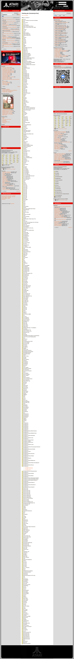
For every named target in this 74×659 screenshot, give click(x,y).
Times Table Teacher (27, 285)
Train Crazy (25, 400)
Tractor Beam (25, 391)
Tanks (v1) (25, 89)
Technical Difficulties (27, 124)
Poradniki (3, 66)
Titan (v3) (25, 309)
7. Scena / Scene (57, 53)
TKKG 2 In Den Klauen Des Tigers (29, 27)
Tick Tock (25, 243)
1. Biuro (56, 171)
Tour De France (26, 369)
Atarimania (4, 120)
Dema (64, 15)
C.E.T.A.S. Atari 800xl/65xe (59, 39)
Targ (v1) (24, 97)
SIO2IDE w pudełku (57, 224)
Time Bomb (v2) (26, 268)
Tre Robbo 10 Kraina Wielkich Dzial (29, 433)
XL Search (4, 122)
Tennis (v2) (25, 154)
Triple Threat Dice (26, 530)
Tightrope (25, 255)
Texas (24, 205)
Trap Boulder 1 (26, 413)
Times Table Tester (26, 286)
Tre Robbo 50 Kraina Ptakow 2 (29, 482)
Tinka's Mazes (25, 297)
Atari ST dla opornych (6, 82)
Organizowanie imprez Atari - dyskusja (8, 195)
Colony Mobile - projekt (6, 198)
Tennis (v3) (25, 155)
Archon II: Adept (5, 180)
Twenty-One (25, 617)
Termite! (24, 162)
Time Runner (25, 277)
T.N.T (24, 21)
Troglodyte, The (26, 551)
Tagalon (24, 45)
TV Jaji (24, 30)
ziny (63, 127)
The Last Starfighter (5, 184)
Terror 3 (24, 163)
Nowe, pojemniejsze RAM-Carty (60, 153)
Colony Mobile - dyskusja (6, 197)
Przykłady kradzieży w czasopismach (61, 22)
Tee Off (24, 132)
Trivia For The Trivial (27, 536)
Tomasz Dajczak (57, 133)
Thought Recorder (26, 223)
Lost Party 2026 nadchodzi (7, 31)
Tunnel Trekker (26, 593)
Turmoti (24, 604)
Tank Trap (25, 82)
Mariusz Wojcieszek (57, 138)
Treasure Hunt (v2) (26, 491)
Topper (24, 354)
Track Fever (25, 386)
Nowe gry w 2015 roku (6, 78)
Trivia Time (25, 547)
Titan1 (24, 310)
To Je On (25, 316)
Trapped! (25, 419)
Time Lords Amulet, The (27, 273)
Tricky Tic (25, 522)
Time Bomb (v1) (26, 267)
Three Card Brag (26, 225)
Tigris (24, 256)
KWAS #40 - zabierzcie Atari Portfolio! (8, 38)
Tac (23, 36)
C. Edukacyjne (58, 188)
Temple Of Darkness (27, 146)
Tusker (24, 608)
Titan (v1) (25, 307)
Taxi (24, 115)
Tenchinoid (25, 147)
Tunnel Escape (26, 590)
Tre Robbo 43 (25, 474)
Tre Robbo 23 (25, 447)
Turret (24, 607)
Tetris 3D (24, 198)
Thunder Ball (25, 232)
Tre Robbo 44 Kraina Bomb (28, 475)
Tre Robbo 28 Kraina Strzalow (28, 453)
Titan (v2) (25, 308)
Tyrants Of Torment (26, 643)
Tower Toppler (26, 375)
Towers (24, 376)
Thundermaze (25, 238)
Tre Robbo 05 (25, 427)
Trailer (24, 395)
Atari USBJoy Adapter (58, 155)
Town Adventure (26, 379)
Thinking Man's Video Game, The (29, 218)
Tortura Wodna (26, 359)
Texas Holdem (25, 206)
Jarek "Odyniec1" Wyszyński (59, 147)
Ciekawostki (56, 38)
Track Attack (25, 385)
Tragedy (24, 393)
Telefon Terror (25, 137)
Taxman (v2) (25, 119)
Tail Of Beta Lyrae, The (27, 47)
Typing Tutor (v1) (26, 637)
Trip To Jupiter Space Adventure (29, 526)
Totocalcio (25, 365)
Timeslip (24, 289)
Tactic (24, 38)
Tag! (24, 44)
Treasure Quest (26, 499)
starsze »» (18, 49)
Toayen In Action (26, 319)
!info (64, 120)
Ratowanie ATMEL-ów (58, 211)
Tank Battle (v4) (26, 77)
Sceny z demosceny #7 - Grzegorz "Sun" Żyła (10, 29)
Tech (24, 123)
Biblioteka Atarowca (5, 93)
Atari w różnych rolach (58, 223)
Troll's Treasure (26, 557)
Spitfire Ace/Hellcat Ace (6, 181)
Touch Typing (25, 367)
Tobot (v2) (25, 323)
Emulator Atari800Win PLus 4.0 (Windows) (9, 90)
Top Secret (25, 344)
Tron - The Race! (26, 567)
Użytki (60, 15)
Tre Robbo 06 (25, 428)
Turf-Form (25, 602)
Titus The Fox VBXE (27, 314)
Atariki (3, 117)
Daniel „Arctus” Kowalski (58, 136)
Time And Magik (26, 265)
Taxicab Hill (25, 116)
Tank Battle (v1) (26, 73)
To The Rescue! (26, 318)
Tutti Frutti (25, 612)
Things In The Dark (26, 214)
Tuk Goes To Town (26, 584)
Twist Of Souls (26, 625)
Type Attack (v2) (26, 634)
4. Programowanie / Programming (60, 51)
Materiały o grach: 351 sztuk (7, 113)
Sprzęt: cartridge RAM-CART (59, 158)
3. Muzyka (57, 174)
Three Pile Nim (26, 226)
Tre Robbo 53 (25, 485)
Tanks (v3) (25, 91)
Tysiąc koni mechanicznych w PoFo (8, 19)
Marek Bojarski (57, 148)
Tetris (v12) (25, 188)
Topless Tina (25, 349)
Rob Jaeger (56, 143)
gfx (71, 118)
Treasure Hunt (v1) (26, 490)
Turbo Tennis (25, 599)
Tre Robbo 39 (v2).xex (29, 468)
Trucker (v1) (25, 573)
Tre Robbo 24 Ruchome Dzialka (29, 449)
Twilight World (26, 620)
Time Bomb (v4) (26, 271)
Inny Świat (4, 187)
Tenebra (24, 148)
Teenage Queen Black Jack (28, 133)
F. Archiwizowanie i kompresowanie (62, 193)
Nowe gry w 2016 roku (6, 77)
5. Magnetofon (58, 178)
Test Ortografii (26, 171)
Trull (24, 576)
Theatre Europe (26, 209)
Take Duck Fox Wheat (27, 61)
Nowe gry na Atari (57, 31)
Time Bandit (25, 266)
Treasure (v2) (25, 489)
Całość (57, 128)
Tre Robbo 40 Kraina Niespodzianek (30, 471)
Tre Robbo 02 (25, 424)
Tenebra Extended (26, 150)
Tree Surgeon (25, 505)
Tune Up (24, 587)
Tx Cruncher (25, 629)
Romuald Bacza (57, 139)
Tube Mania (25, 581)
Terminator (25, 159)
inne (11, 163)
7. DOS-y (57, 181)
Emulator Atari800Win (6, 89)
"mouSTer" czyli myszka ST (59, 154)
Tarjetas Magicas (26, 106)
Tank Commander (26, 78)
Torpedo (24, 358)
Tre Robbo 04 (25, 426)
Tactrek (24, 39)
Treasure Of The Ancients (28, 498)
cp (70, 116)
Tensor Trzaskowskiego (27, 157)
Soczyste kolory (57, 222)
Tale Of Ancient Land (27, 63)
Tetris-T (24, 200)
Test (24, 165)
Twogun (24, 627)
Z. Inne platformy (58, 195)
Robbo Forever (5, 178)
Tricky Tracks (25, 523)
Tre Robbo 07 (25, 429)
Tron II (24, 568)
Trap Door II (25, 417)
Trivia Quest (25, 541)
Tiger (24, 248)
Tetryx (24, 204)
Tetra (24, 181)
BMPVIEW (4, 81)
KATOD (55, 137)
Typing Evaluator (26, 636)
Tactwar (24, 40)
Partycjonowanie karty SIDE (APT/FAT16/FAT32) (10, 79)
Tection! (24, 129)
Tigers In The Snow (26, 251)
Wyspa (3, 182)
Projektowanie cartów (58, 212)
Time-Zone (25, 283)
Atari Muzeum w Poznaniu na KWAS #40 (9, 27)
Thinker (24, 217)
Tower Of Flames (26, 374)
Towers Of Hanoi (26, 377)
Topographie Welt (26, 353)
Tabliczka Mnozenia (27, 35)
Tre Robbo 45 (25, 476)
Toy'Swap (25, 382)
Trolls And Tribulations (27, 559)
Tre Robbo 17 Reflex (27, 441)
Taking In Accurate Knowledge (29, 62)
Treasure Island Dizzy (27, 497)
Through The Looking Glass (28, 230)
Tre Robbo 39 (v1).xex (29, 467)
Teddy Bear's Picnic (27, 130)
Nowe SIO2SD (56, 209)
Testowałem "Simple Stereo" (59, 215)
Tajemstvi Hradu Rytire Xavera (28, 57)
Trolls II (24, 560)
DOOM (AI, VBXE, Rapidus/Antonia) (60, 27)
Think (24, 215)
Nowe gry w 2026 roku (6, 67)
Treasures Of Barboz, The (28, 501)
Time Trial (25, 280)
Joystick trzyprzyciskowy (58, 216)
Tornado (24, 357)
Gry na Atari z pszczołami (58, 29)
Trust (24, 577)
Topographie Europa (27, 352)
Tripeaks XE (25, 527)
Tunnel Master (25, 592)
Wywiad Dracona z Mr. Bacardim (60, 132)
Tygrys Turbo (56, 214)
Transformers (25, 408)
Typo (24, 640)
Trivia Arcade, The (26, 535)
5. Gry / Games (57, 52)
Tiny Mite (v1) (25, 300)
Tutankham (25, 610)
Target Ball (25, 100)
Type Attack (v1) (26, 633)
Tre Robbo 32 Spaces (27, 458)
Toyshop (24, 383)
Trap (24, 412)
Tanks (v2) (25, 90)
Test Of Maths (25, 170)
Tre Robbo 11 (25, 434)
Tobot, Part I (25, 324)
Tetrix (24, 201)
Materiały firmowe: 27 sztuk (7, 112)
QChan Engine (4, 84)
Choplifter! (4, 174)
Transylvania (25, 411)
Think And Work (26, 216)
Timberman (25, 263)
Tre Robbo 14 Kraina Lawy (28, 437)
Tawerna (24, 112)
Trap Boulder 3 (26, 416)
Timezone (25, 292)
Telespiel (24, 139)
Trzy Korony (25, 578)
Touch (24, 366)
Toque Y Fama (26, 356)
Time (24, 264)
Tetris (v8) (25, 196)
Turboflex (25, 601)
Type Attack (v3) (26, 635)
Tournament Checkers (27, 370)
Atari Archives (4, 121)
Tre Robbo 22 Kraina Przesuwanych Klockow (31, 446)
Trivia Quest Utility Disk (27, 542)
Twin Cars (25, 621)
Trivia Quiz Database (27, 545)
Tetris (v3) (25, 190)
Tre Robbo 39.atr (28, 469)
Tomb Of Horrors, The (27, 331)
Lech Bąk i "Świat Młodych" (59, 134)
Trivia (24, 534)
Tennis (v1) (25, 153)
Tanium (24, 69)
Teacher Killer (25, 120)
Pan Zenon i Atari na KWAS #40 (7, 33)
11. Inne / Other (57, 57)
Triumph (24, 533)
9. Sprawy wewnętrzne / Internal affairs (61, 55)
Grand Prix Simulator (6, 189)
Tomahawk (25, 328)
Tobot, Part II (25, 325)
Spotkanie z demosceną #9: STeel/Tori (9, 21)
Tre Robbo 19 (25, 443)
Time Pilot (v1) (26, 274)
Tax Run (24, 114)
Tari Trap (24, 104)
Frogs (3, 173)
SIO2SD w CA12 (57, 210)
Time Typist (25, 281)
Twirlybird (25, 624)
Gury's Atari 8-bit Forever (6, 119)
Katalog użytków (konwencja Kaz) (60, 166)
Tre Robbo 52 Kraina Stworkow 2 (29, 484)
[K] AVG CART (56, 43)
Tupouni (24, 594)
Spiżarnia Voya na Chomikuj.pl (7, 114)
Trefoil (24, 506)
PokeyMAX (56, 45)
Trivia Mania (25, 539)
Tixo (24, 315)
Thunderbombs (26, 235)
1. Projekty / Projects (58, 48)
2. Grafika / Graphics (58, 49)
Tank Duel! (25, 80)
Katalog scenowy (57, 115)
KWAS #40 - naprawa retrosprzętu (8, 40)
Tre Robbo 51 (25, 483)
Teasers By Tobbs (26, 122)
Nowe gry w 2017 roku (6, 75)
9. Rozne (57, 185)
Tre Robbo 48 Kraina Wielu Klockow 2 (30, 480)
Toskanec (25, 360)
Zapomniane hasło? (57, 7)
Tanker (24, 88)
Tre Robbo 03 (25, 425)
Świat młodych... (57, 34)
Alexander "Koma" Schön (58, 145)
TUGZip (65, 128)
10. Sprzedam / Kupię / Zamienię (60, 56)
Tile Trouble (25, 257)
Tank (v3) (25, 72)
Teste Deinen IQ (26, 179)
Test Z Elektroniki (26, 176)
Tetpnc (24, 180)
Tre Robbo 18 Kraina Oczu (28, 442)
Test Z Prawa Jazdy (26, 178)
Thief (24, 213)
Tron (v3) (25, 564)
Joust (3, 175)
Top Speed (25, 345)
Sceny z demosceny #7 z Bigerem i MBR (9, 42)
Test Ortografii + (26, 172)
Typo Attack (25, 641)
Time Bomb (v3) (26, 269)
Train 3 (24, 399)
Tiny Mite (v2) (25, 301)
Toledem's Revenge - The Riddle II (29, 327)
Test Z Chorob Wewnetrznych (28, 175)
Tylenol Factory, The (27, 632)
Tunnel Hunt (25, 591)
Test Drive (25, 166)
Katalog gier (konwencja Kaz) (7, 150)
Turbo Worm (25, 600)
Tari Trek (24, 105)
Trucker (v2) (25, 574)
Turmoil (24, 603)
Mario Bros (4, 177)
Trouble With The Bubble (28, 570)
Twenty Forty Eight (26, 616)
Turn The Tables (26, 606)
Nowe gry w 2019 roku (6, 74)
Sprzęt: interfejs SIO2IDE (58, 161)
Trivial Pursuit (25, 549)
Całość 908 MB (58, 196)
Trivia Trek (25, 548)
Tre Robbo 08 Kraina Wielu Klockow (30, 430)
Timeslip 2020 (25, 290)
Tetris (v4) (25, 191)
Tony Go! (25, 340)
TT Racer (25, 29)
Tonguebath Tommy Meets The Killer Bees (31, 335)
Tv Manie (25, 615)
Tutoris (24, 611)
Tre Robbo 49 (25, 481)
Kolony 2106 (4, 179)
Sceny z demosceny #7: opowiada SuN (9, 25)
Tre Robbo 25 (25, 450)
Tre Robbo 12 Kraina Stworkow (29, 435)
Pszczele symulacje (57, 20)
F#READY (56, 135)
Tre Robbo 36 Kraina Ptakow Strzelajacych (31, 462)
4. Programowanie (58, 176)
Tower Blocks (25, 373)
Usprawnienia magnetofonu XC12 (8, 70)
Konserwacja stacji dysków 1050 (8, 71)
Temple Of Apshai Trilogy (28, 145)
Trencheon (25, 509)
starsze (18, 86)
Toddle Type (25, 326)
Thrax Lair (25, 224)
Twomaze (25, 628)
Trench (24, 508)
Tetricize (24, 183)
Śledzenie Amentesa (57, 140)
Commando (4, 176)
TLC (24, 28)
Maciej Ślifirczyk (57, 146)
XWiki (3, 118)
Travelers (25, 420)
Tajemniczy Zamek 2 (27, 54)
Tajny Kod (25, 60)
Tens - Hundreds (26, 156)
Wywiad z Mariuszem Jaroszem (60, 131)
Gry (56, 15)
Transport (25, 410)
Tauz (24, 111)
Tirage (24, 306)
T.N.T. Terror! (25, 22)
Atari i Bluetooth (57, 208)
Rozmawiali (56, 130)
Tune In (24, 586)
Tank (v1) (25, 70)
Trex (24, 513)
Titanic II (24, 311)
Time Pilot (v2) (26, 275)
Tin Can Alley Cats (26, 293)
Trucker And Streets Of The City (29, 575)
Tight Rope (25, 252)
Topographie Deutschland (28, 351)
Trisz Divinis (25, 532)
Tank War (25, 85)
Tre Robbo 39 (25, 466)
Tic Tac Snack (25, 239)
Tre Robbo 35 (25, 461)
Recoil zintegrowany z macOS (7, 46)
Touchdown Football (27, 368)
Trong (24, 569)
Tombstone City (26, 332)
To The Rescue (26, 317)
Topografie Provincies (27, 350)
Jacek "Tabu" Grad (57, 144)
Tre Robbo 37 (25, 463)
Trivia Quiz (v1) (26, 543)
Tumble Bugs (25, 585)
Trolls (24, 558)
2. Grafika (57, 173)
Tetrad (24, 182)
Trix (23, 550)
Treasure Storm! (26, 500)
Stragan (55, 152)
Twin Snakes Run (26, 623)
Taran (24, 96)
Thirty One (25, 221)
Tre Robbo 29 (25, 454)
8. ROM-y (57, 183)
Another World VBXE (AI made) (59, 41)
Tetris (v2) (25, 189)
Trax (24, 421)
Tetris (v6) (25, 193)
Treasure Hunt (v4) (26, 493)
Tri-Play (24, 516)
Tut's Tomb (25, 609)
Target (24, 99)
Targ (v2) (24, 98)
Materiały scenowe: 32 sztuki (7, 110)
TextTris (24, 207)
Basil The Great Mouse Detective (8, 185)
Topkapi (24, 348)
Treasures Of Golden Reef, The (29, 502)
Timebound (25, 284)
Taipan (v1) (25, 48)
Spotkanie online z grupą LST (7, 44)
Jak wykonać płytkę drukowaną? (60, 219)
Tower (24, 371)
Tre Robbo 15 (25, 438)
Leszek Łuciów (57, 141)
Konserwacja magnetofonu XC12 (8, 72)
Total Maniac (25, 362)
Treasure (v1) (25, 488)
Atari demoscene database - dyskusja (8, 196)
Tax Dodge (25, 113)
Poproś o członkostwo (65, 7)
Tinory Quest (25, 298)
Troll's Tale (25, 556)
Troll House (25, 552)
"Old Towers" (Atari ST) (6, 171)
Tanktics (24, 94)
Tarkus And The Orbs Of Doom (29, 108)
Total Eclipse (25, 361)
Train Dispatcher (26, 401)
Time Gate (25, 272)
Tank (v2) (25, 71)
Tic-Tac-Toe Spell (26, 242)
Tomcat (24, 333)
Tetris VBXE (25, 199)
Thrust (24, 231)
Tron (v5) (25, 566)
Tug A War (25, 583)
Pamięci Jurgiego (5, 24)
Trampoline (25, 404)
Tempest (24, 142)
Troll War (24, 553)
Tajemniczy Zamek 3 (27, 55)
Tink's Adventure (26, 294)
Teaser (24, 121)
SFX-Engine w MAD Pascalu (7, 68)
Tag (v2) (24, 43)
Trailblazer (25, 394)
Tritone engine (4, 83)
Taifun (24, 46)
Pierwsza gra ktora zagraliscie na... (60, 36)
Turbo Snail (25, 598)
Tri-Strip (24, 517)
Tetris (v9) (25, 197)
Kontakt (3, 124)
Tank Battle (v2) (26, 74)
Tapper (24, 95)
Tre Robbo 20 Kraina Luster (28, 444)
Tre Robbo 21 (25, 445)
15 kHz (55, 24)
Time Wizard (25, 282)
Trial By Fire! (25, 519)
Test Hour (25, 167)
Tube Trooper (25, 582)
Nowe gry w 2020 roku (6, 73)
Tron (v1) (25, 561)
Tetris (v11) (25, 187)
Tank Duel (25, 79)
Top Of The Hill (26, 343)
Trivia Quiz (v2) (26, 544)
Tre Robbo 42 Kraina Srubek (28, 473)
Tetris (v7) (25, 195)
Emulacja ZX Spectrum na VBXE (8, 76)
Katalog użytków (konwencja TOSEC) (61, 198)
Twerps (24, 618)
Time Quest (25, 276)
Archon (3, 183)
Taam (24, 31)
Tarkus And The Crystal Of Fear (29, 107)
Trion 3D (24, 525)
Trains (24, 403)
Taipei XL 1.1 (25, 52)
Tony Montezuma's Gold (27, 341)
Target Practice (26, 102)
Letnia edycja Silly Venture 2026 (7, 22)
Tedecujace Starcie (26, 131)
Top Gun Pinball (26, 342)
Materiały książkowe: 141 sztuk (7, 111)
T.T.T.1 (24, 23)
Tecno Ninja (25, 128)
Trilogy (24, 524)
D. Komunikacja (58, 190)
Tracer (24, 384)
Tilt (23, 259)
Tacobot (24, 37)
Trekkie (24, 507)
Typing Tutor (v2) (26, 638)
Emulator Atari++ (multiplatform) (7, 91)
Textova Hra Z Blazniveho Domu (29, 208)
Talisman (25, 65)
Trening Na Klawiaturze (27, 510)
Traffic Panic (25, 392)
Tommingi (25, 334)
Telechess (25, 136)
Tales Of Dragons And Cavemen (29, 64)
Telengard (25, 138)
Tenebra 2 (25, 149)
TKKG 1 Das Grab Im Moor (28, 26)
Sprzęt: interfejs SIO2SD (58, 162)
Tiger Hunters (25, 250)
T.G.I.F (24, 19)
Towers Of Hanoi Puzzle (27, 378)
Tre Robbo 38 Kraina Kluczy (28, 464)
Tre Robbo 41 (25, 472)
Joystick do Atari (57, 213)
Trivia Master (25, 540)
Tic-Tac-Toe (25, 241)
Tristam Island (25, 531)
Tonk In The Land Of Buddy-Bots (29, 336)
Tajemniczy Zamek (26, 53)
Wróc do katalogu (25, 15)
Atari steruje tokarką (57, 225)
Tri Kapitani (25, 514)
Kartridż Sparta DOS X (6, 69)
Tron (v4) (25, 565)
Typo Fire (25, 642)
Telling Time (25, 141)
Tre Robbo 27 (25, 452)
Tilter (24, 260)
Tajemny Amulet (26, 56)
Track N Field (25, 387)
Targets (24, 103)
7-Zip (63, 128)
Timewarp (25, 291)
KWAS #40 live (4, 36)
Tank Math (25, 81)
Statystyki (3, 199)
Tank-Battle (25, 87)
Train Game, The (26, 402)
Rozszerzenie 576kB (58, 221)
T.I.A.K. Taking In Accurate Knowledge (30, 20)
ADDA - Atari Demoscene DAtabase (60, 113)
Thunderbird (25, 234)
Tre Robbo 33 (25, 459)
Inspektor (4, 188)
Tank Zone (25, 86)
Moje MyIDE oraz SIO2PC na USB (60, 217)
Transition (25, 409)
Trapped (24, 418)
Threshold (25, 229)
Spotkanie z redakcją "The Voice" (8, 35)
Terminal (24, 158)
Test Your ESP (25, 173)
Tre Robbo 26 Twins (27, 451)
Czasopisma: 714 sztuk (6, 109)
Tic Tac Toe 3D (26, 240)
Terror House (25, 164)
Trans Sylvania (26, 407)
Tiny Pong (25, 302)
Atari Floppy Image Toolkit (7, 43)
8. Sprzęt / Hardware (58, 54)
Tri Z (24, 515)
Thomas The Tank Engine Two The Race (30, 222)
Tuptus (24, 595)
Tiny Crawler (25, 299)
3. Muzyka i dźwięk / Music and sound (61, 50)
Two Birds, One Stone (27, 626)
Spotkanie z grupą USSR (6, 37)
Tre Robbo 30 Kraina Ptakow (28, 455)
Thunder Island (26, 233)
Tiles (24, 258)
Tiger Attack (25, 249)
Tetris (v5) (25, 192)
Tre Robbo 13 (25, 436)
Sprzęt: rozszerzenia (58, 157)
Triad (24, 518)
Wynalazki (55, 205)
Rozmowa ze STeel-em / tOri (7, 17)
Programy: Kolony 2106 (58, 156)
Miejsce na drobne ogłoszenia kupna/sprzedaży (62, 159)
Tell (23, 140)
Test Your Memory (26, 174)
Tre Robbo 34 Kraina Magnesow (29, 460)
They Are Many (26, 212)
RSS (18, 14)
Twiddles (25, 619)
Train (24, 396)
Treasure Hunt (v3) (26, 492)
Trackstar (25, 390)
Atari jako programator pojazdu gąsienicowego (62, 206)
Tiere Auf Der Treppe (27, 247)
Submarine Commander (6, 172)
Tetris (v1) (25, 184)
